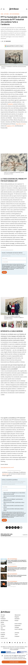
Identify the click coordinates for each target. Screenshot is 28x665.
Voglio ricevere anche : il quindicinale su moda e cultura (13, 503)
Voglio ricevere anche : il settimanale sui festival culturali (13, 509)
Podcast (16, 620)
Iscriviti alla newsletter (14, 661)
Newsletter (17, 618)
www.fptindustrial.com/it (7, 467)
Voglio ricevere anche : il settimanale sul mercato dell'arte (14, 496)
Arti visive (6, 13)
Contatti (2, 636)
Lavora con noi (4, 638)
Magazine (17, 616)
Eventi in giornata (18, 629)
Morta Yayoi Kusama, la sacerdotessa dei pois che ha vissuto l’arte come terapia (16, 576)
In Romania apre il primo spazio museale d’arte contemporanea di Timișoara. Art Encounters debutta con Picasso (17, 569)
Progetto (2, 616)
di (2, 41)
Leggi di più (25, 534)
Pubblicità (3, 634)
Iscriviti (4, 272)
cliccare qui (5, 474)
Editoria (2, 622)
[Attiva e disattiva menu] (1, 9)
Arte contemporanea (14, 13)
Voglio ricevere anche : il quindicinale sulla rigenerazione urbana (13, 500)
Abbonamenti (17, 615)
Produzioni (17, 636)
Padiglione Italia (10, 125)
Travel (16, 634)
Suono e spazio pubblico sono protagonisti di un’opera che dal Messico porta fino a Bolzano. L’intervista (17, 561)
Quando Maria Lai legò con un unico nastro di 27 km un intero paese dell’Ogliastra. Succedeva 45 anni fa (17, 584)
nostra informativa (7, 266)
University (17, 632)
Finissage (17, 627)
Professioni (3, 618)
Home (2, 13)
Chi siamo (3, 632)
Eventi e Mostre (18, 623)
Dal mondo (3, 626)
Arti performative (4, 620)
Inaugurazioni (17, 625)
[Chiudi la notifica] (27, 654)
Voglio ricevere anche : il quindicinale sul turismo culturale (13, 506)
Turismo (2, 624)
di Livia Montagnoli (11, 571)
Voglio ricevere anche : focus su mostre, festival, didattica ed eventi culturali (14, 493)
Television (3, 629)
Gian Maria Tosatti (21, 124)
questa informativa (5, 268)
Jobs (2, 628)
